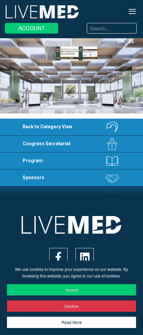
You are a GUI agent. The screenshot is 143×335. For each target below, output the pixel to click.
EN (121, 41)
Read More (72, 322)
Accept (72, 289)
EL (132, 41)
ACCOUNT (31, 28)
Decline (71, 306)
